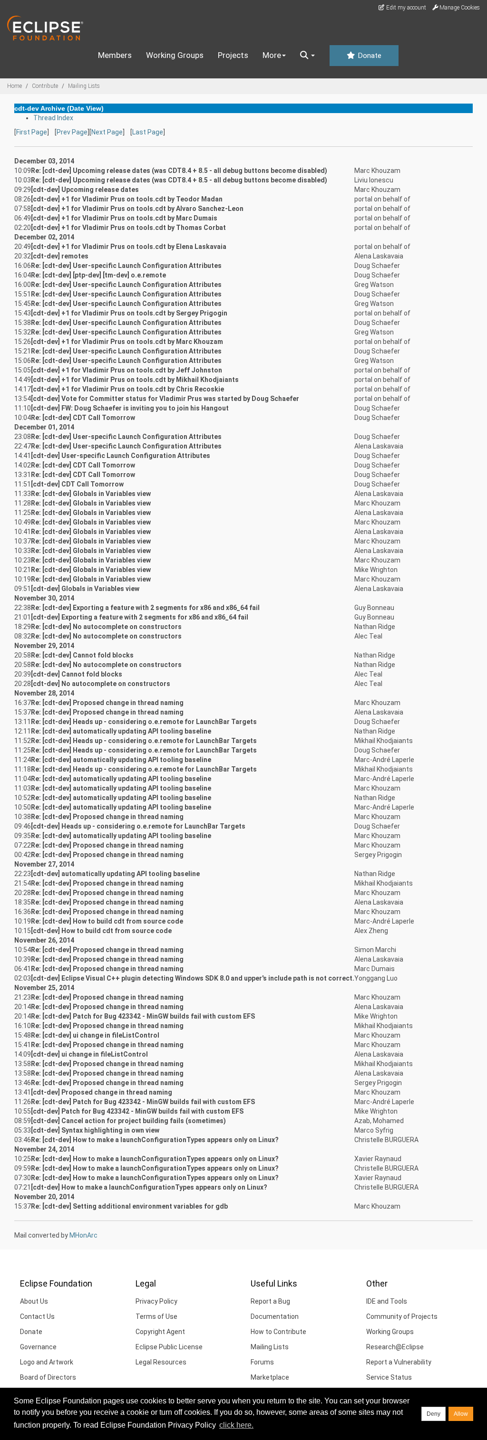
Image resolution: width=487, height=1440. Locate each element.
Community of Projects (402, 1316)
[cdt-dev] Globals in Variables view (85, 588)
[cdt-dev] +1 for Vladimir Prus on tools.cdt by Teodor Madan (127, 199)
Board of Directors (48, 1377)
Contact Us (37, 1316)
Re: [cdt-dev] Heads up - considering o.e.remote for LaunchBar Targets (144, 721)
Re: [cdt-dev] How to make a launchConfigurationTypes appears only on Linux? (155, 1140)
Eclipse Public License (169, 1347)
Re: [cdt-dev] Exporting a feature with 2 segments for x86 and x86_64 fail (145, 607)
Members (115, 55)
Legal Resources (161, 1362)
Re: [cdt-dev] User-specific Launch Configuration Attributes (126, 265)
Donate (368, 55)
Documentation (275, 1316)
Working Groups (175, 55)
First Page (31, 132)
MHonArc (83, 1235)
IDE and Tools (386, 1301)
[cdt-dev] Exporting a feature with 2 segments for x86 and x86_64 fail (139, 617)
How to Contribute (278, 1331)
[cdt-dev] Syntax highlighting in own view (95, 1130)
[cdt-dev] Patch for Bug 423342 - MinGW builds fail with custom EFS (137, 1111)
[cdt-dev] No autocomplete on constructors (100, 683)
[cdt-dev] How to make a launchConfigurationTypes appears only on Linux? (149, 1187)
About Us (34, 1301)
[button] (307, 55)
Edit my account (405, 7)
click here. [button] (236, 1425)
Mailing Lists (84, 86)
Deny (433, 1414)
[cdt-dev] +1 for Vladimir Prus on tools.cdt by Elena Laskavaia (128, 246)
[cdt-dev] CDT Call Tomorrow (77, 484)
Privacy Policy (156, 1301)
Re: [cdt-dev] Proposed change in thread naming (107, 702)
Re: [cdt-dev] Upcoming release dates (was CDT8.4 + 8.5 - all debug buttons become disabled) (179, 170)
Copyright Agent (160, 1331)
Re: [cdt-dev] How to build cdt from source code (107, 921)
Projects (233, 55)
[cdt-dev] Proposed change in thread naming (101, 1092)
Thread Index (53, 118)
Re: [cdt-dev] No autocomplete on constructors (106, 626)
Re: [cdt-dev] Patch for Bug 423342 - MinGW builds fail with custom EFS (143, 1016)
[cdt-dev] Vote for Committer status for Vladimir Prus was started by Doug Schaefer (165, 398)
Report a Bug (270, 1301)
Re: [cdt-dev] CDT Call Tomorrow (83, 417)
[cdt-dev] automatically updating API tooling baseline (115, 873)
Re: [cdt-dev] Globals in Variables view (91, 493)
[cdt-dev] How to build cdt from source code (101, 931)
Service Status (389, 1377)
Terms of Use (156, 1316)
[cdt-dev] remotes (59, 256)
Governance (38, 1347)
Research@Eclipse (395, 1347)
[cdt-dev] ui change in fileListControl (89, 1054)
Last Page (147, 132)
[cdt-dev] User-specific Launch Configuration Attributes (120, 455)
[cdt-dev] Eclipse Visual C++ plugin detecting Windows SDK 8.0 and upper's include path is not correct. (192, 978)
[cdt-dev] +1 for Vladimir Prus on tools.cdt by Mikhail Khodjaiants (135, 379)
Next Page (107, 132)
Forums (262, 1362)
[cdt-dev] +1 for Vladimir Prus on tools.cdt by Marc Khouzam (127, 341)
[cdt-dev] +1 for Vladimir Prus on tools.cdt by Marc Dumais (124, 218)
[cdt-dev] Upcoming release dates (85, 189)
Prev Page (72, 132)
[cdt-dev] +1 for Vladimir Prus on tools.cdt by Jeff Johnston (126, 370)
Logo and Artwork (46, 1362)
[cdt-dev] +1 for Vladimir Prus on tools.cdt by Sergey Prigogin (129, 313)
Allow (461, 1414)
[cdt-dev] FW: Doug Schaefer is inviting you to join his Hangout (130, 408)
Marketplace (270, 1377)
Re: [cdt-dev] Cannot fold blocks (82, 655)
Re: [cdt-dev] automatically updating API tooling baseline (121, 731)
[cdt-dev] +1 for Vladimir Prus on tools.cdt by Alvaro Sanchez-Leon (137, 208)
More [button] (272, 55)
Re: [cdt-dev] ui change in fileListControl (95, 1035)
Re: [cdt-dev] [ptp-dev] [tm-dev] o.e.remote (98, 275)
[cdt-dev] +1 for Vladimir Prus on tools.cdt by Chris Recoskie (127, 389)
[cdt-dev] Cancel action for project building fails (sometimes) (128, 1121)
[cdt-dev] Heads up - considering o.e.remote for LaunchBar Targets (138, 826)
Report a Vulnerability (398, 1362)
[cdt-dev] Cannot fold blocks (76, 674)
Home (14, 86)
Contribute (45, 86)
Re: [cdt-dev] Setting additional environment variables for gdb (129, 1206)
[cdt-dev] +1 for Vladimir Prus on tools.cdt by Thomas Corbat (128, 227)
